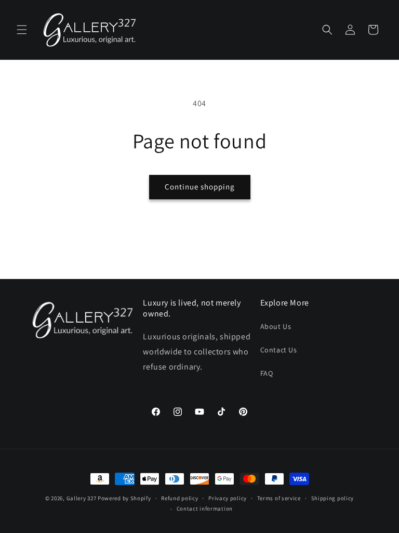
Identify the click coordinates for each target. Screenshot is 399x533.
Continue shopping (200, 187)
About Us (275, 326)
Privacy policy (227, 498)
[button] (21, 29)
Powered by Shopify (124, 498)
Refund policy (179, 498)
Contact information (205, 508)
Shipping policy (332, 498)
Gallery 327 (81, 498)
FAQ (266, 373)
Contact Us (278, 349)
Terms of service (279, 498)
